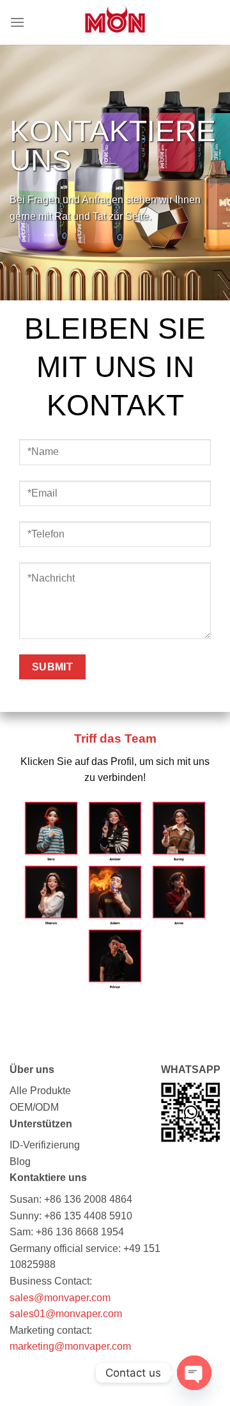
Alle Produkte (40, 1090)
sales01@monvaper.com (66, 1313)
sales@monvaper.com (60, 1297)
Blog (20, 1161)
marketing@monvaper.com (70, 1346)
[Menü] (17, 22)
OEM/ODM (34, 1107)
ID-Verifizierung (45, 1144)
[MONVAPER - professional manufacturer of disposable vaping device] (115, 22)
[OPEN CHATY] (194, 1373)
